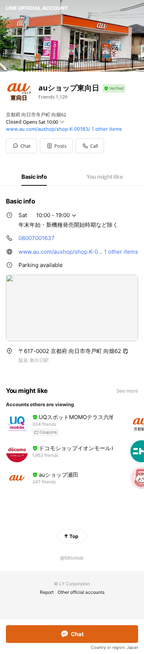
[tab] (34, 177)
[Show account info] (113, 88)
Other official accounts (81, 592)
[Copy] (125, 351)
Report (47, 592)
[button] (56, 145)
